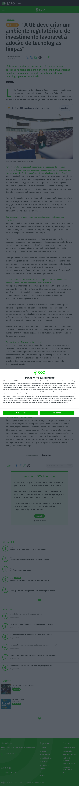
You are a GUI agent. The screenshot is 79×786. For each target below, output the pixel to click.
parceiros (21, 381)
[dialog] (39, 393)
